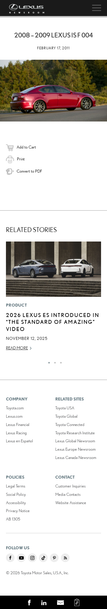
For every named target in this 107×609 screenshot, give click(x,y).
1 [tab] (47, 361)
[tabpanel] (53, 299)
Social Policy (16, 494)
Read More (17, 347)
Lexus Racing (16, 432)
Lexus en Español (19, 440)
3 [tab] (59, 361)
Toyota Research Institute (75, 432)
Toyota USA (64, 408)
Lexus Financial (17, 424)
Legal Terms (15, 486)
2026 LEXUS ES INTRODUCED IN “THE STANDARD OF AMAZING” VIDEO (52, 322)
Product (16, 305)
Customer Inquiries (70, 486)
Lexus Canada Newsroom (75, 457)
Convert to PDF (29, 171)
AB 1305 (13, 519)
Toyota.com (15, 408)
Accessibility (16, 502)
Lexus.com (14, 416)
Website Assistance (70, 502)
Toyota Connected (69, 424)
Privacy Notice (18, 510)
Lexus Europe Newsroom (75, 449)
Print (21, 159)
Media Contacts (68, 494)
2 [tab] (53, 361)
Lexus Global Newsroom (75, 440)
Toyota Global (66, 416)
